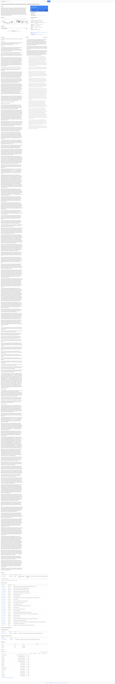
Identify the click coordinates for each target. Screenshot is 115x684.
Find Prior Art (39, 10)
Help (68, 682)
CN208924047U (3, 602)
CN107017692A (3, 604)
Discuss (43, 34)
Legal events (37, 32)
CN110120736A (3, 594)
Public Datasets (57, 682)
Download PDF (34, 10)
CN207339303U (3, 615)
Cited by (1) (33, 32)
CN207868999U (3, 623)
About (47, 682)
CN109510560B (3, 586)
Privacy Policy (64, 682)
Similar (44, 10)
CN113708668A (3, 612)
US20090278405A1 (3, 591)
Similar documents (41, 32)
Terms (60, 682)
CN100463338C (3, 605)
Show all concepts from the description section (7, 677)
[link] (2, 656)
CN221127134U (3, 625)
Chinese (37, 12)
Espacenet (36, 34)
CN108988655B (3, 589)
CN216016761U (3, 618)
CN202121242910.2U (4, 633)
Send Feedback (51, 682)
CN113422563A (3, 576)
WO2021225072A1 (3, 610)
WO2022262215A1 (3, 599)
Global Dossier (40, 34)
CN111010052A (3, 607)
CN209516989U (3, 597)
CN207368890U (3, 620)
